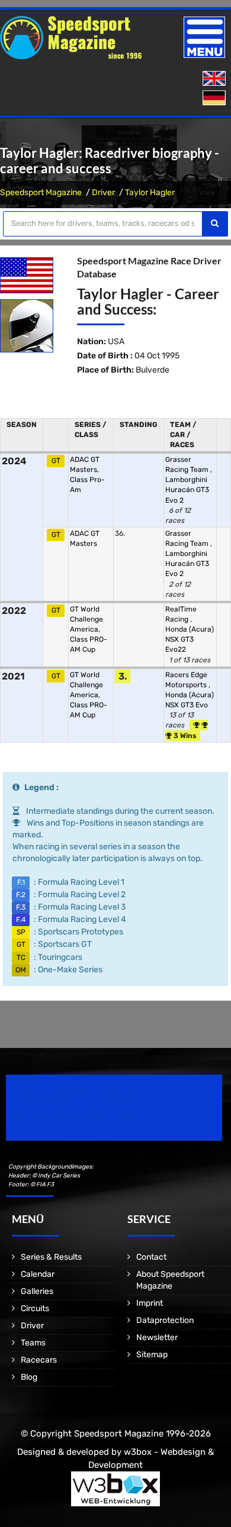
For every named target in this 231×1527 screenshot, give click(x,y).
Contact (151, 1257)
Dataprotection (165, 1320)
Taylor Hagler (150, 192)
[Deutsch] (215, 98)
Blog (29, 1377)
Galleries (37, 1291)
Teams (33, 1343)
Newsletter (157, 1337)
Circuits (35, 1308)
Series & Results (51, 1257)
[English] (215, 79)
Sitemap (152, 1355)
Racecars (39, 1360)
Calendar (37, 1274)
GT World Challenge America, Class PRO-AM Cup (88, 629)
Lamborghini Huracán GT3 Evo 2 (187, 489)
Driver (103, 192)
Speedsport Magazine (41, 192)
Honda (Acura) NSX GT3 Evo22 (189, 639)
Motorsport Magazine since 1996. (73, 1116)
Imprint (149, 1303)
